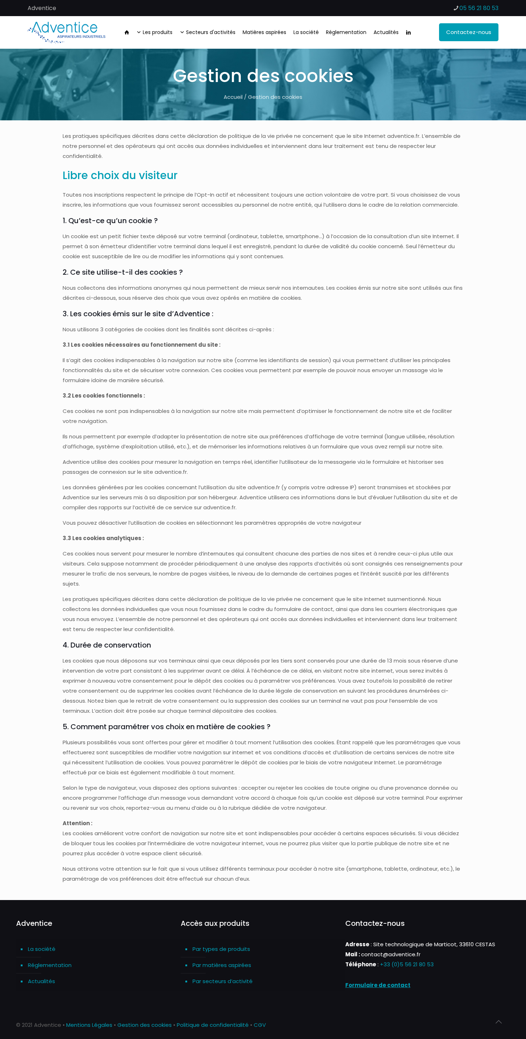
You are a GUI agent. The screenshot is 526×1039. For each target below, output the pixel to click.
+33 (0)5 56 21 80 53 (407, 964)
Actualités (41, 981)
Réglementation (50, 965)
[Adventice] (69, 32)
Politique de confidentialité (213, 1025)
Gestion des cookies (144, 1025)
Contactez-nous (468, 32)
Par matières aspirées (222, 965)
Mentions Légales (89, 1025)
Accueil (233, 97)
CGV (260, 1025)
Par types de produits (221, 949)
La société (41, 949)
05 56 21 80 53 (478, 8)
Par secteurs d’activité (223, 981)
